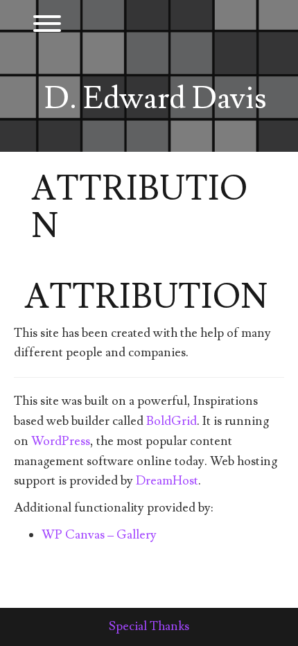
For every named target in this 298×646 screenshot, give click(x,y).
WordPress (60, 441)
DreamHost (167, 481)
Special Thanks (149, 626)
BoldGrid (171, 421)
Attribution (146, 297)
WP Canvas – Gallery (99, 535)
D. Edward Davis (155, 99)
